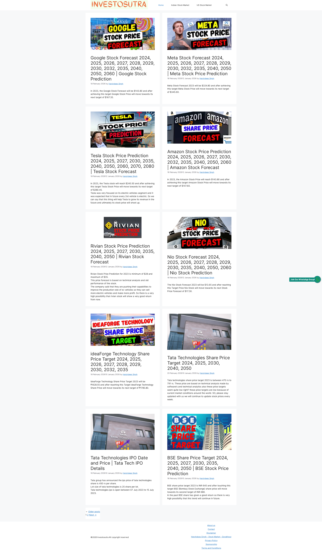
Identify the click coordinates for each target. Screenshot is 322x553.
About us (211, 525)
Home (161, 5)
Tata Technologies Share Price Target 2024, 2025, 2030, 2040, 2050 (198, 363)
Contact (211, 529)
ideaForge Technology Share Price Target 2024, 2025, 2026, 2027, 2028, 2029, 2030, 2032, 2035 (120, 361)
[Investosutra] (119, 5)
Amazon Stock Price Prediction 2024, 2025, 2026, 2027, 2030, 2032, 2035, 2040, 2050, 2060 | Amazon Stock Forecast (199, 159)
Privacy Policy (211, 540)
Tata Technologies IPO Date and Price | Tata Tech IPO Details (119, 463)
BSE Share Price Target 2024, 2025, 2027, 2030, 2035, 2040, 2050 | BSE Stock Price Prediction (198, 465)
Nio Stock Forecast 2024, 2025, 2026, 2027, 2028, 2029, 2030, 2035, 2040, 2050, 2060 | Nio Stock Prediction (199, 264)
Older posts (94, 511)
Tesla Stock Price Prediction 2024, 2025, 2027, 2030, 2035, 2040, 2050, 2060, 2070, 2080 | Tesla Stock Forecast (123, 163)
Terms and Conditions (211, 548)
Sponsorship (211, 544)
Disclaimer (211, 533)
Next (92, 515)
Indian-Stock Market (180, 5)
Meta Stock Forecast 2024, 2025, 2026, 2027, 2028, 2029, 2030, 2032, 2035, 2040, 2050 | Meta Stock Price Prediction (199, 65)
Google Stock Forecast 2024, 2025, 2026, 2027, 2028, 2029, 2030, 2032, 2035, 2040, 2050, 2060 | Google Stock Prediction (123, 68)
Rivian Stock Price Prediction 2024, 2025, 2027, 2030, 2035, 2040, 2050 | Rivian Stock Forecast (123, 253)
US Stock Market (204, 5)
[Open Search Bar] (226, 5)
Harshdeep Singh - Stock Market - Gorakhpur (211, 537)
